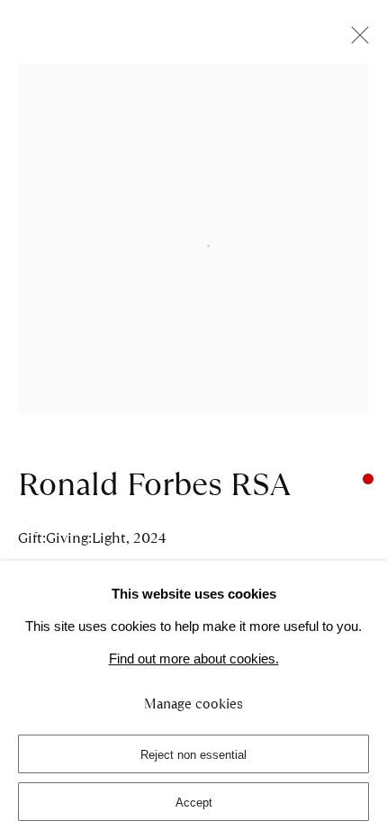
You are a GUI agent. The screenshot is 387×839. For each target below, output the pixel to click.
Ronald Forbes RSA (154, 484)
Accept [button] (194, 802)
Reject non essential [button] (193, 755)
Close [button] (355, 40)
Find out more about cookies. (194, 659)
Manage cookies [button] (193, 704)
